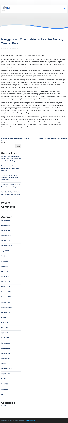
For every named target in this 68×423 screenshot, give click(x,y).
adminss (15, 48)
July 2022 (4, 379)
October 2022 (5, 363)
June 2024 (4, 261)
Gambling (4, 406)
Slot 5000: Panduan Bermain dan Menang (52, 139)
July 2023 (4, 317)
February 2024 (6, 282)
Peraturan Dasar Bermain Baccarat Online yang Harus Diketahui (10, 168)
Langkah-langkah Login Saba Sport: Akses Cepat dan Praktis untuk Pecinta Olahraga (11, 159)
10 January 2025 (6, 48)
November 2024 (6, 235)
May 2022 (4, 389)
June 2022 (4, 384)
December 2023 (6, 292)
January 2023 (5, 348)
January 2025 (5, 225)
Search (3, 143)
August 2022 (5, 374)
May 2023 (4, 328)
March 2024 (5, 276)
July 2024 (4, 256)
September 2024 (6, 246)
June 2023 (4, 322)
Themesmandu (30, 420)
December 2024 (6, 230)
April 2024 (4, 271)
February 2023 (6, 343)
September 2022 (6, 369)
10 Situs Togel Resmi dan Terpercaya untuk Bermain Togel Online (9, 177)
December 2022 (6, 353)
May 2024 (4, 266)
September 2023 (6, 307)
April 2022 (4, 394)
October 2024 (5, 241)
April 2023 (4, 333)
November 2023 (6, 297)
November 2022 (6, 358)
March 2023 (5, 338)
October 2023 (5, 302)
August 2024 (5, 251)
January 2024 (5, 287)
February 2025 (6, 220)
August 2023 (5, 312)
